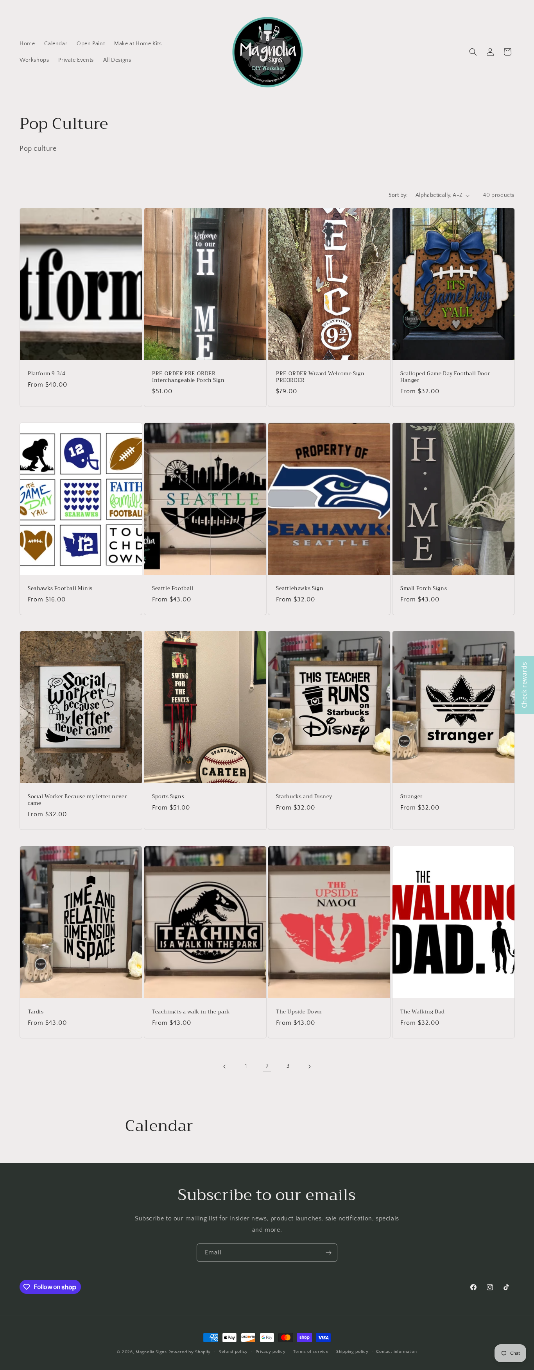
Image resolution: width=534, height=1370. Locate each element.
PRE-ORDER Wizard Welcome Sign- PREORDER (321, 377)
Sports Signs (168, 797)
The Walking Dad (422, 1012)
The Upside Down (299, 1012)
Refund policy (233, 1351)
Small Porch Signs (423, 589)
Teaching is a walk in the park (191, 1012)
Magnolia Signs (151, 1352)
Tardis (36, 1012)
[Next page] (309, 1066)
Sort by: (398, 195)
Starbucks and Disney (304, 797)
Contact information (396, 1351)
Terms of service (310, 1351)
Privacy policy (271, 1351)
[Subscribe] (328, 1252)
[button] (473, 52)
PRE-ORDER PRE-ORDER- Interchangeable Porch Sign (188, 377)
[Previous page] (224, 1066)
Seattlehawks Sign (299, 589)
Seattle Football (173, 589)
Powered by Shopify (189, 1352)
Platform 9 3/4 (46, 374)
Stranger (411, 797)
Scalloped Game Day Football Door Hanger (445, 377)
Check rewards (524, 685)
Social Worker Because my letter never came (77, 800)
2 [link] (267, 1066)
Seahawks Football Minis (60, 589)
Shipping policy (352, 1351)
